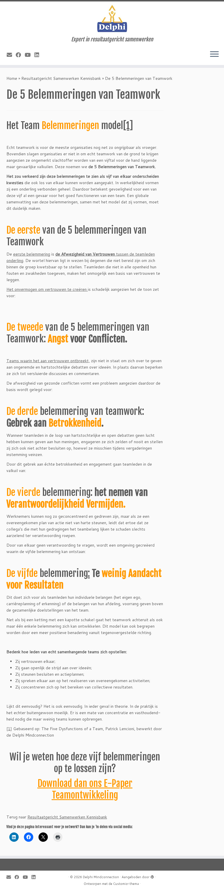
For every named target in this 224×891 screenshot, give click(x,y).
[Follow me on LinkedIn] (38, 55)
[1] (128, 125)
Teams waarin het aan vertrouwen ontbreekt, (48, 361)
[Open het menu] (214, 54)
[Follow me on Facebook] (20, 55)
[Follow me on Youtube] (29, 55)
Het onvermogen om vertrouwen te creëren (47, 289)
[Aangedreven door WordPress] (152, 876)
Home (11, 78)
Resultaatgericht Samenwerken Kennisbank (61, 78)
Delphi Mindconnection (101, 877)
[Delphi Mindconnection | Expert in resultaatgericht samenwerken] (112, 19)
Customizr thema (126, 883)
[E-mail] (11, 55)
